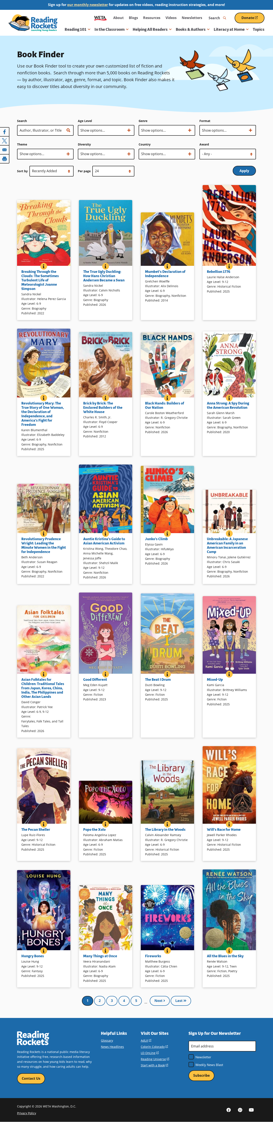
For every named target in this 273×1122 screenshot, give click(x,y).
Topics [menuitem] (258, 29)
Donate (252, 19)
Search (22, 121)
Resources (151, 17)
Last (179, 1000)
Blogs (133, 17)
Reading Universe (155, 1059)
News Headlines (112, 1047)
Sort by (22, 171)
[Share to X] (4, 141)
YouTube (251, 1110)
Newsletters (192, 17)
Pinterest (240, 1110)
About (118, 17)
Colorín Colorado (154, 1047)
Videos (171, 17)
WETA (100, 17)
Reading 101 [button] (75, 29)
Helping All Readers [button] (150, 29)
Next (158, 1000)
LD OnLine (150, 1053)
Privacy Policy (26, 1113)
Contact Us (31, 1078)
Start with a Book (154, 1065)
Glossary (107, 1040)
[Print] (4, 158)
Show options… (92, 132)
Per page (84, 171)
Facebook (228, 1110)
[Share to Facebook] (4, 132)
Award (204, 144)
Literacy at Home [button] (229, 29)
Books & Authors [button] (191, 29)
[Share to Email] (4, 149)
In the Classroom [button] (109, 29)
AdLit (146, 1040)
